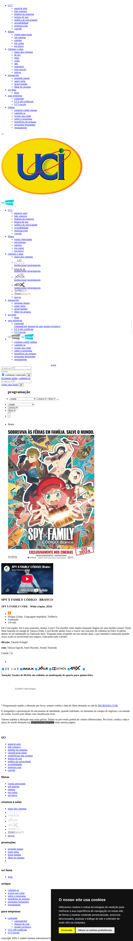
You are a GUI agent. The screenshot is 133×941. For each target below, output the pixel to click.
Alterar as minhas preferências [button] (95, 930)
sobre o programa (23, 119)
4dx (16, 63)
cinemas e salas (15, 49)
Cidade (5, 653)
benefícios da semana (25, 121)
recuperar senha (9, 378)
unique (11, 107)
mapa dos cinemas (23, 52)
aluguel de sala (35, 326)
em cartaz (19, 43)
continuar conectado (15, 375)
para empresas (15, 95)
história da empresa (24, 14)
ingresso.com (21, 25)
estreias (18, 40)
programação (34, 265)
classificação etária (17, 752)
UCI (10, 5)
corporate (19, 98)
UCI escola (20, 104)
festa (16, 92)
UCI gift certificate (23, 101)
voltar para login (10, 384)
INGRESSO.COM (108, 705)
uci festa (12, 89)
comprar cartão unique (25, 110)
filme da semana (22, 87)
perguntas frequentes (24, 124)
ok (29, 375)
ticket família (20, 84)
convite (18, 28)
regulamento (20, 127)
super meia (19, 81)
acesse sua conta (22, 116)
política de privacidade (25, 20)
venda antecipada (23, 34)
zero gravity (20, 69)
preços (17, 72)
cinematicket (20, 326)
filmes (11, 31)
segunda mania (22, 78)
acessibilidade (21, 23)
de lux (17, 55)
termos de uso (21, 17)
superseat (19, 66)
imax (16, 57)
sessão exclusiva (51, 326)
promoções (13, 75)
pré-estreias (20, 37)
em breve (19, 46)
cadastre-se (19, 113)
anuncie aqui (20, 8)
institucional (20, 265)
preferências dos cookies (20, 755)
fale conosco (20, 11)
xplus (17, 60)
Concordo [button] (66, 930)
